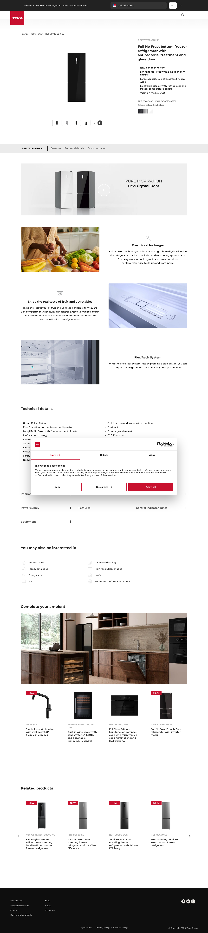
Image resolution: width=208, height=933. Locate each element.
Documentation (97, 148)
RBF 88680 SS (76, 834)
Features (56, 148)
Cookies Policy (120, 927)
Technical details (74, 148)
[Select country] (188, 14)
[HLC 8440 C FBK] (125, 705)
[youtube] (188, 901)
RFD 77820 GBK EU (162, 724)
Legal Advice (86, 927)
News (48, 905)
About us (50, 910)
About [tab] (152, 455)
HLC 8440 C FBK (119, 724)
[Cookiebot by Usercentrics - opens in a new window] (159, 444)
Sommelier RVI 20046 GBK (81, 726)
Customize (102, 487)
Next (94, 123)
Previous (18, 836)
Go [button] (172, 5)
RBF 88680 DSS (118, 834)
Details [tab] (104, 455)
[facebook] (183, 901)
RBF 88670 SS (159, 834)
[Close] (181, 5)
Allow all (151, 487)
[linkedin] (193, 901)
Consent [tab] (55, 455)
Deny (57, 487)
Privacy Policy (103, 927)
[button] (138, 5)
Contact (14, 910)
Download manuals (21, 915)
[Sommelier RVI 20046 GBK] (83, 705)
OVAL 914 (31, 724)
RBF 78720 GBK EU (33, 148)
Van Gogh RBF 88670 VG (40, 834)
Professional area (19, 905)
